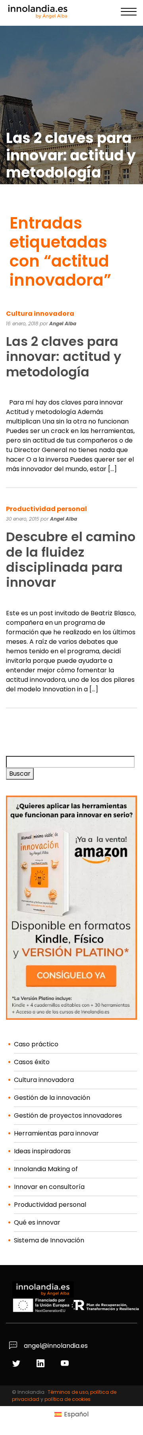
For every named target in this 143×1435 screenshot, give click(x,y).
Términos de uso (68, 1392)
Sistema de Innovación (49, 1240)
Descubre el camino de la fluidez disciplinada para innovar (70, 559)
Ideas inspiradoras (42, 1151)
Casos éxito (32, 1062)
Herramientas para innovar (56, 1133)
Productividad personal (46, 508)
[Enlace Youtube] (66, 1363)
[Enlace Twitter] (17, 1363)
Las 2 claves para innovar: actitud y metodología (63, 356)
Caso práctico (36, 1044)
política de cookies (67, 1399)
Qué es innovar (37, 1222)
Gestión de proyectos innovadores (68, 1115)
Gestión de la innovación (52, 1097)
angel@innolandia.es (55, 1345)
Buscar (20, 773)
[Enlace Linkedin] (41, 1363)
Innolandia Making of (46, 1169)
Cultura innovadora (40, 313)
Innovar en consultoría (49, 1186)
